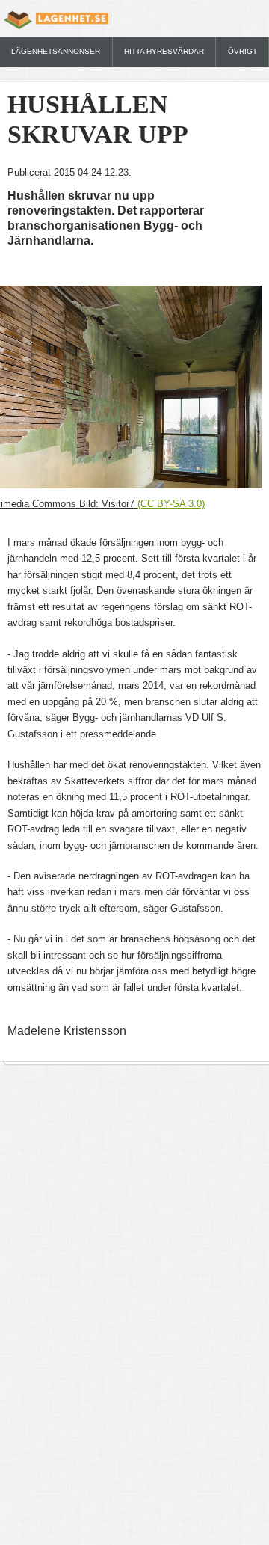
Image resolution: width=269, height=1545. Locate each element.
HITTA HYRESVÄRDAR (164, 51)
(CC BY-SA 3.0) (171, 503)
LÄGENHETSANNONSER (55, 51)
